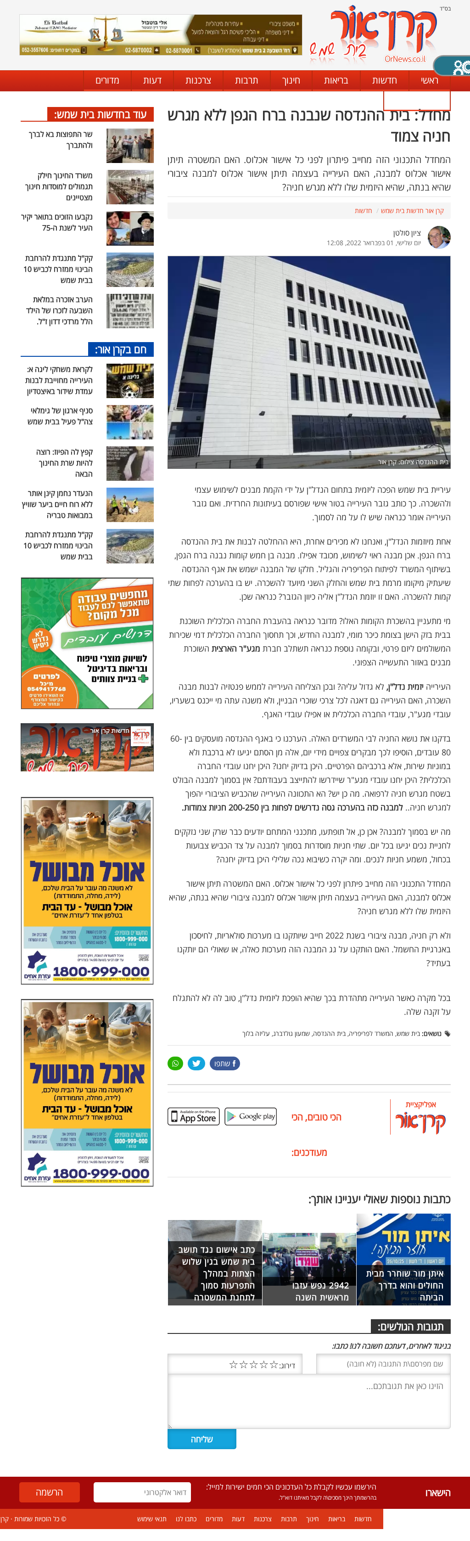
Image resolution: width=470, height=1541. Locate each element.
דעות (152, 80)
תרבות (246, 80)
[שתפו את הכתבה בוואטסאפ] (175, 1063)
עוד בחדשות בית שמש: (100, 114)
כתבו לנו (416, 100)
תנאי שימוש (152, 1518)
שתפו (222, 1063)
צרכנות (198, 80)
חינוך (291, 80)
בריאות (336, 80)
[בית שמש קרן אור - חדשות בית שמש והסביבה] (373, 35)
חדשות (384, 80)
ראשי (429, 80)
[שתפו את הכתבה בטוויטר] (196, 1063)
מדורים (107, 80)
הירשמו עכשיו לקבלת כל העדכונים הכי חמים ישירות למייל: (291, 1487)
